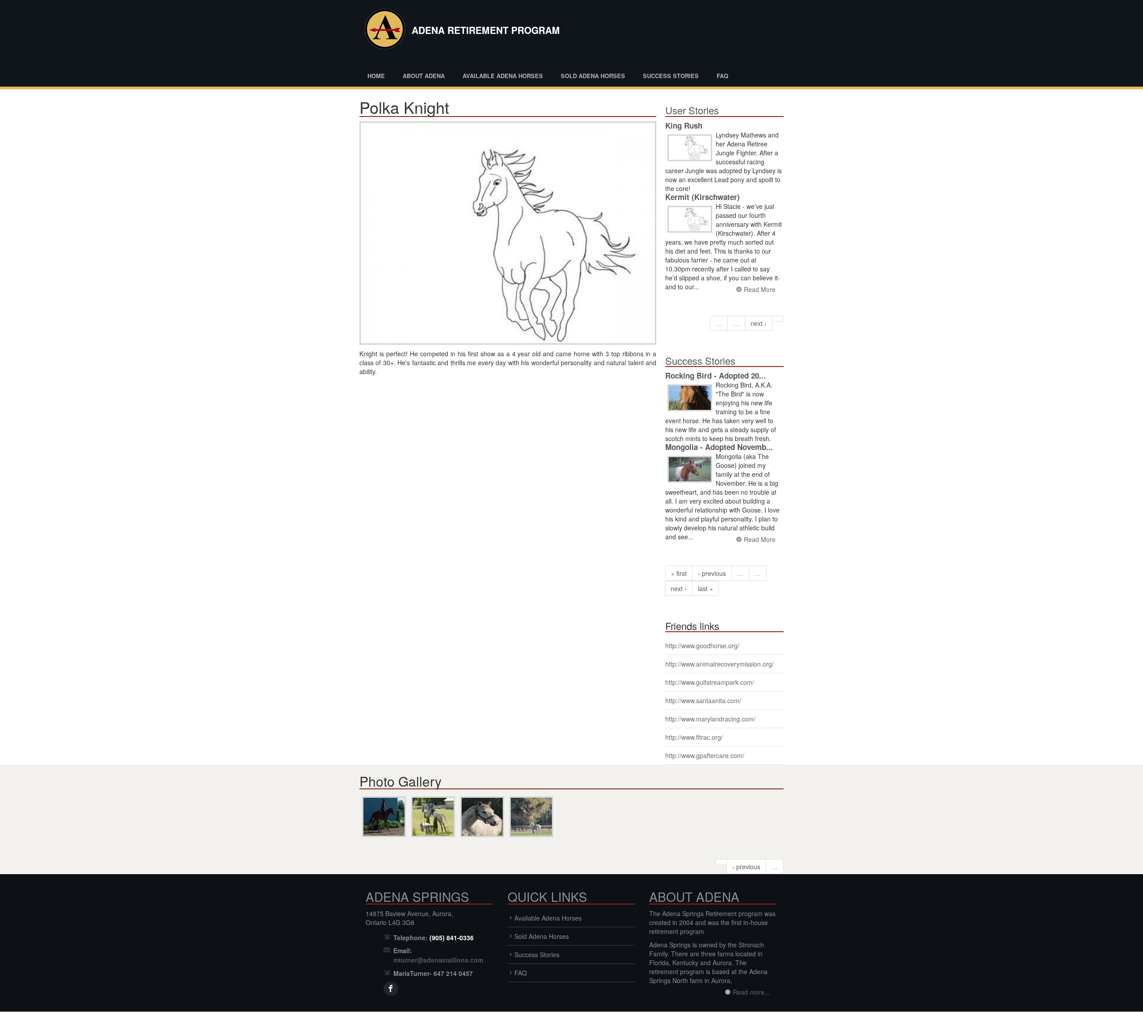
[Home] (383, 31)
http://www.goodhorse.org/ (702, 645)
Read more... (751, 992)
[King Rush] (689, 148)
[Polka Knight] (507, 233)
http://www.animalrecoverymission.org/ (719, 663)
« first (679, 573)
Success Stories (671, 75)
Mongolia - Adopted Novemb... (719, 447)
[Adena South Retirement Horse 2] (482, 816)
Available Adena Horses (503, 75)
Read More (760, 289)
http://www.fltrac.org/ (694, 737)
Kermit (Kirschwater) (702, 197)
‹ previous (712, 573)
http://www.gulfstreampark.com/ (709, 682)
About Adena (424, 75)
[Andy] (384, 816)
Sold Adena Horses (593, 75)
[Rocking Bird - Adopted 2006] (689, 398)
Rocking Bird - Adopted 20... (715, 375)
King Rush (683, 125)
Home (376, 75)
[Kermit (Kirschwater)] (689, 219)
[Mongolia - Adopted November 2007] (689, 469)
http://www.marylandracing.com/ (710, 718)
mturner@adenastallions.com (438, 959)
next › (759, 323)
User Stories (692, 110)
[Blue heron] (433, 816)
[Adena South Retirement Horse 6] (531, 816)
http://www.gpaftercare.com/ (704, 755)
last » (705, 588)
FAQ (722, 75)
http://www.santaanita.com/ (703, 700)
